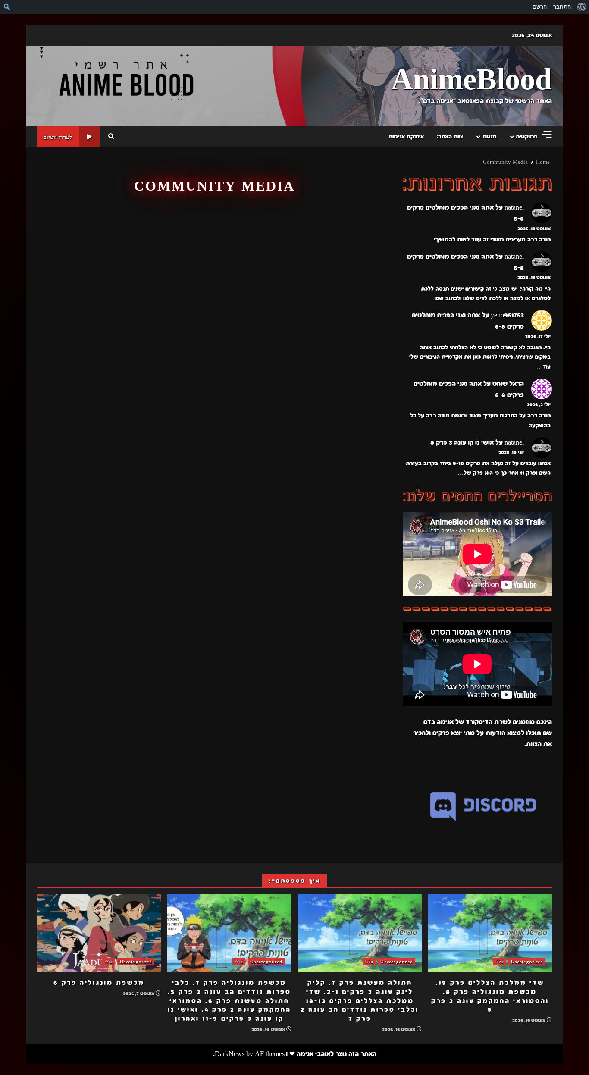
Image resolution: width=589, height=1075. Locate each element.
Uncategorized (527, 961)
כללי (499, 961)
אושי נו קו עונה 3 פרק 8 (462, 442)
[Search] (111, 136)
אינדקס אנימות (406, 137)
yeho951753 (507, 315)
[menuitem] (581, 7)
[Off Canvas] (547, 134)
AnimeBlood (471, 80)
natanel (514, 207)
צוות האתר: (450, 137)
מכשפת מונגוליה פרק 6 (99, 933)
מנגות (489, 137)
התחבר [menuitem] (562, 6)
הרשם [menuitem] (540, 6)
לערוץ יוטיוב (58, 137)
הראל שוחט (508, 383)
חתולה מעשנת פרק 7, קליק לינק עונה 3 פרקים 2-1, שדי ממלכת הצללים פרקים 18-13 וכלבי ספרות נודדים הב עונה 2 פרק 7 (360, 933)
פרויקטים (526, 137)
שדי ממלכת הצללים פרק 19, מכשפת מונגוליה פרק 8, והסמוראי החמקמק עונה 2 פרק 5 (490, 933)
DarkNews (229, 1053)
